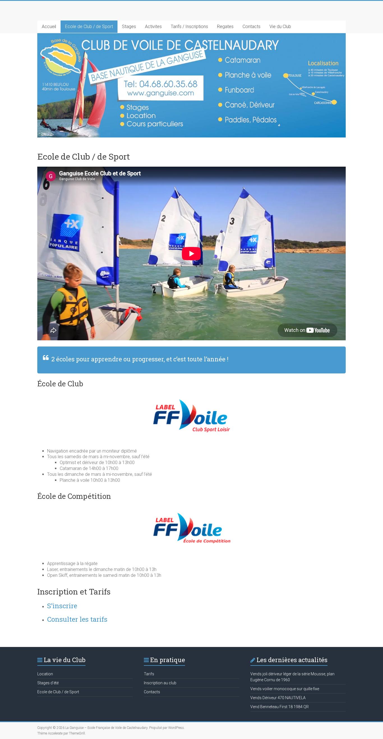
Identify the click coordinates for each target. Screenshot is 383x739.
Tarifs (149, 674)
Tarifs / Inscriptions (189, 26)
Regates (225, 26)
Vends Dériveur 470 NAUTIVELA (278, 698)
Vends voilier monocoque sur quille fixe (284, 689)
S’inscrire (62, 605)
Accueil (49, 26)
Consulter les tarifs (77, 619)
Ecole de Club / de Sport (89, 26)
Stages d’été (48, 683)
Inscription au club (160, 683)
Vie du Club (280, 26)
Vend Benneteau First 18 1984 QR (279, 706)
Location (45, 674)
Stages (129, 26)
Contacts (251, 26)
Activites (153, 26)
